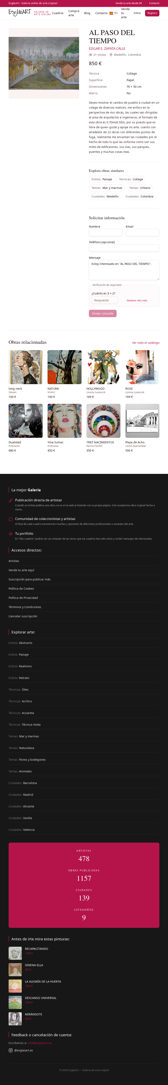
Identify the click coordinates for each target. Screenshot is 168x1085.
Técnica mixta (25, 724)
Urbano (139, 188)
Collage (131, 179)
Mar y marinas (107, 188)
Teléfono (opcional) (102, 242)
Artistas (14, 561)
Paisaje (102, 179)
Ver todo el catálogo (145, 343)
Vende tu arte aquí (21, 570)
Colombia (134, 55)
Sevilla (20, 818)
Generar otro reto (137, 300)
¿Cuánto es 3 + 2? (103, 293)
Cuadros (58, 13)
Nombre (94, 226)
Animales (20, 771)
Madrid (21, 795)
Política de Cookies (21, 588)
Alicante (21, 806)
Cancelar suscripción (23, 616)
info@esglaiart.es (40, 1043)
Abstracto (20, 643)
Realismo (20, 666)
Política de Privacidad (23, 598)
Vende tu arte (125, 13)
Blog (87, 13)
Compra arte (73, 13)
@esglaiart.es (23, 1050)
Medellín (120, 55)
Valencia (22, 830)
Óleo (18, 689)
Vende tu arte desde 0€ (129, 3)
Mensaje (95, 258)
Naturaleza (21, 748)
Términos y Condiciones (25, 607)
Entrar (137, 13)
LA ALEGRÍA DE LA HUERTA (43, 981)
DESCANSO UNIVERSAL (40, 998)
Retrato (19, 678)
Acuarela (21, 713)
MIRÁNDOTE (33, 1014)
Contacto (154, 3)
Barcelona (23, 783)
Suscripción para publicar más (30, 579)
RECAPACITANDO (36, 949)
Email (129, 226)
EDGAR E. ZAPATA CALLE (107, 48)
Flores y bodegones (27, 760)
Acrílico (20, 701)
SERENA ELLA (34, 965)
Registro (152, 13)
